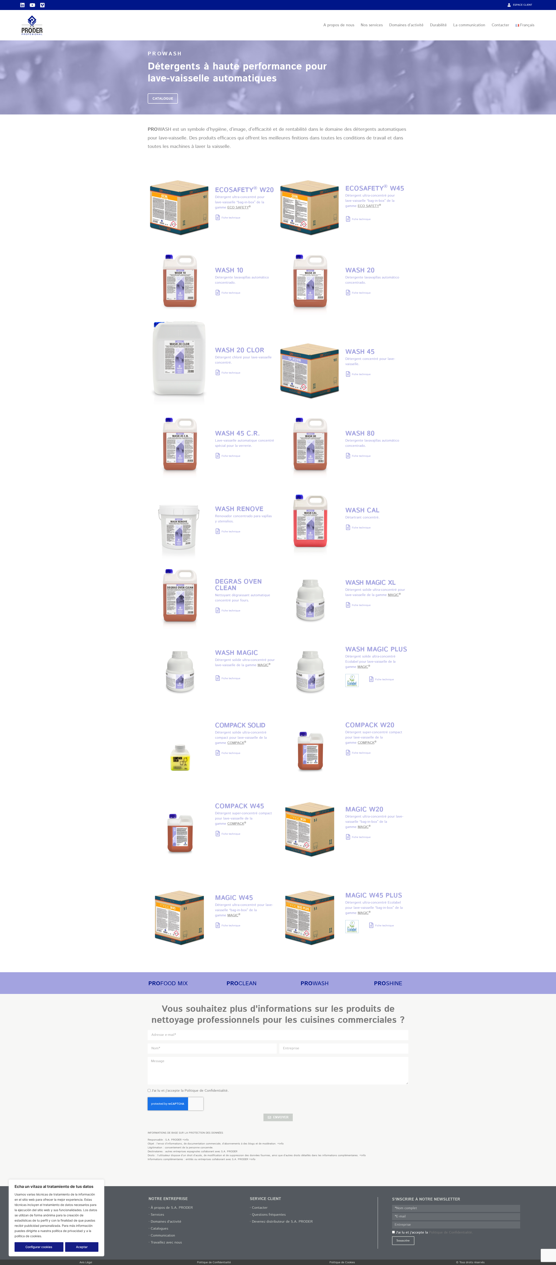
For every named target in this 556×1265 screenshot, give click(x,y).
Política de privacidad (59, 1236)
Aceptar (82, 1247)
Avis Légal (85, 1262)
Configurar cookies (38, 1247)
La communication (469, 25)
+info (185, 1140)
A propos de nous (338, 25)
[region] (56, 1217)
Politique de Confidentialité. (207, 1090)
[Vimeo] (42, 5)
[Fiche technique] (217, 217)
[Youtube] (32, 5)
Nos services (372, 25)
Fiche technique (231, 218)
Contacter (500, 25)
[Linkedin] (22, 5)
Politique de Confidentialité (214, 1262)
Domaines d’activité (406, 25)
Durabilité (438, 25)
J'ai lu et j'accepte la (190, 1090)
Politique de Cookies (342, 1262)
